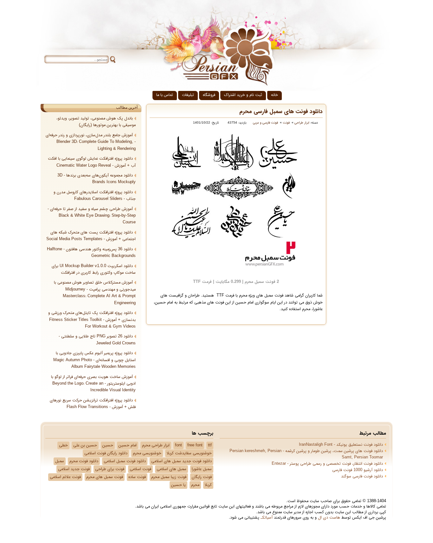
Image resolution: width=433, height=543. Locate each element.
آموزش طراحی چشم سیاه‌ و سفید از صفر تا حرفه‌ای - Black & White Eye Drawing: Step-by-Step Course (92, 216)
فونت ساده (137, 477)
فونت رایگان (202, 477)
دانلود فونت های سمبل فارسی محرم (281, 111)
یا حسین (178, 485)
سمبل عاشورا (202, 469)
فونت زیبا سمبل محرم (168, 477)
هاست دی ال (329, 517)
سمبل (59, 461)
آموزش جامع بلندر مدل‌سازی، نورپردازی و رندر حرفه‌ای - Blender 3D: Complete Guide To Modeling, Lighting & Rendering (91, 142)
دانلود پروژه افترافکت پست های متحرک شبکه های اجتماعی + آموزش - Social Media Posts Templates (91, 235)
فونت (286, 122)
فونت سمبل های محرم (104, 477)
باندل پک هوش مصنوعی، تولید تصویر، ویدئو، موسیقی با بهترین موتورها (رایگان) (96, 121)
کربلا (208, 485)
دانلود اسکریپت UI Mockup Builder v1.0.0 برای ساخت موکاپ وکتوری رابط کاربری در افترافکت (94, 269)
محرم (195, 485)
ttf (210, 445)
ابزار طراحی (301, 122)
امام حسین (128, 445)
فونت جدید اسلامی (74, 469)
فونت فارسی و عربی (265, 122)
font (178, 445)
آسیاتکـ (267, 517)
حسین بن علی (85, 445)
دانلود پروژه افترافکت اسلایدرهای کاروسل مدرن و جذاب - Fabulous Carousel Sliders (95, 195)
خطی (63, 445)
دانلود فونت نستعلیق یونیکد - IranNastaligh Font (341, 445)
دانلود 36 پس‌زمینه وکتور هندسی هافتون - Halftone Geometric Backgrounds (91, 252)
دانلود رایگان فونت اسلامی (105, 453)
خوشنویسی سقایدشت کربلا (189, 453)
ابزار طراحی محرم (156, 445)
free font (195, 445)
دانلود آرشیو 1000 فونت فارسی (357, 470)
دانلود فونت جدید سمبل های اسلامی (181, 461)
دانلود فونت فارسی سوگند (362, 476)
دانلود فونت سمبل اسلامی (125, 461)
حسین (107, 445)
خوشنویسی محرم (147, 453)
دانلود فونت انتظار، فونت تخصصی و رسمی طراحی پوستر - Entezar (327, 464)
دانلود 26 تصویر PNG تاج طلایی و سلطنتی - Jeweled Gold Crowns (97, 339)
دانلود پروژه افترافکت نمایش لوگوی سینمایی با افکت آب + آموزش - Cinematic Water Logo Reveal (92, 162)
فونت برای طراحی (109, 469)
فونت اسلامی (140, 469)
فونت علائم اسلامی (65, 477)
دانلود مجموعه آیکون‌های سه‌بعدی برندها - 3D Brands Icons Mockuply (96, 178)
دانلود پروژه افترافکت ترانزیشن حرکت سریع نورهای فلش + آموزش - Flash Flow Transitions (93, 403)
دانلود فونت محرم (83, 461)
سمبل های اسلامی (171, 469)
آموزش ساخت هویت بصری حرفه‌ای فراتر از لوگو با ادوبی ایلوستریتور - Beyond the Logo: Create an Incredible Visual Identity (93, 384)
